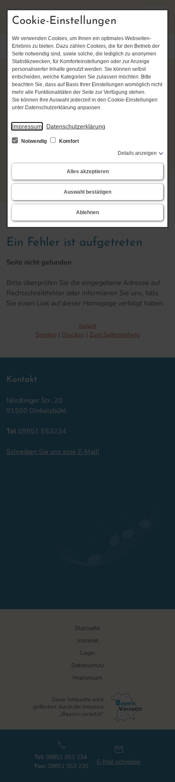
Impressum (27, 126)
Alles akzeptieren (88, 171)
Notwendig (34, 141)
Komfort (68, 141)
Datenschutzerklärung (75, 126)
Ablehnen (87, 212)
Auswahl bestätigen (87, 192)
